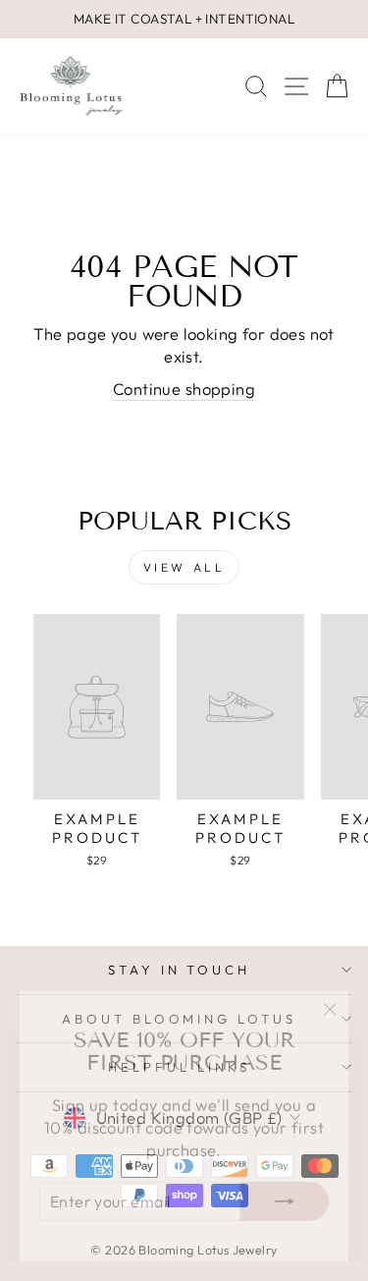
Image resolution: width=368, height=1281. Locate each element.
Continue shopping (184, 388)
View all (184, 567)
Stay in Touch (179, 969)
